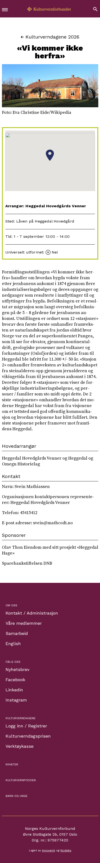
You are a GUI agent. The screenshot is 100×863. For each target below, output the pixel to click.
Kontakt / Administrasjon (32, 613)
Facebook (15, 679)
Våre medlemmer (24, 623)
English (13, 643)
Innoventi (48, 850)
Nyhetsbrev (17, 669)
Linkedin (14, 689)
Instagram (16, 699)
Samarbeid (17, 633)
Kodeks (65, 850)
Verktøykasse (19, 746)
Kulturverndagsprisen (28, 736)
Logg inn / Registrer (26, 725)
